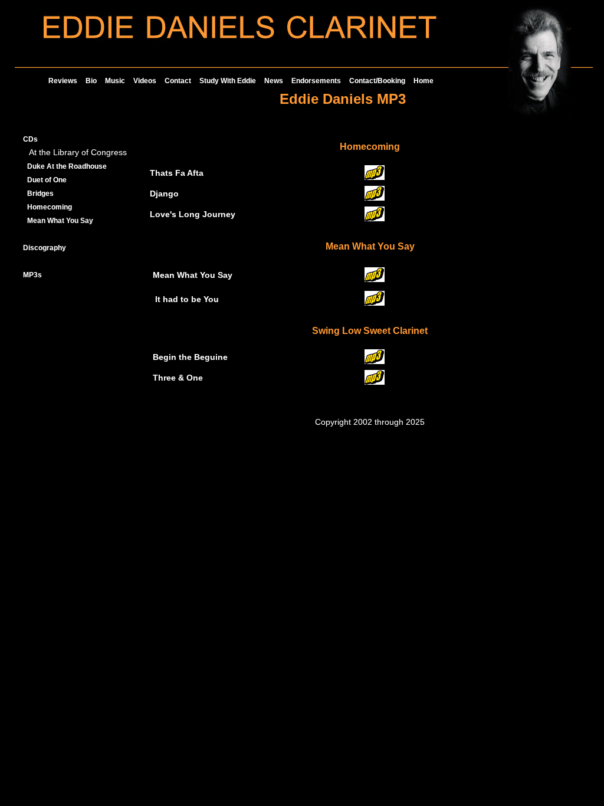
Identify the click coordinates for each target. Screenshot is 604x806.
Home (423, 80)
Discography (44, 247)
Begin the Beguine (190, 357)
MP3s (32, 275)
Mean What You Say (60, 220)
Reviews (62, 80)
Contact (178, 80)
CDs (30, 139)
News (273, 80)
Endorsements (316, 80)
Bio (91, 80)
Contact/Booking (377, 80)
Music (115, 80)
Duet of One (47, 180)
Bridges (40, 193)
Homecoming (49, 207)
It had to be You (187, 299)
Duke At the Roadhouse (67, 166)
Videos (144, 80)
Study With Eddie (227, 80)
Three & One (178, 377)
